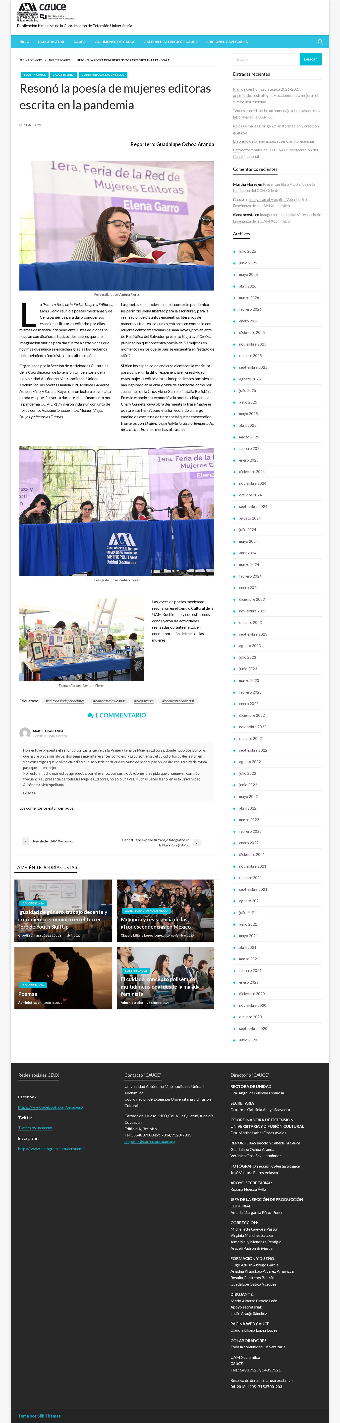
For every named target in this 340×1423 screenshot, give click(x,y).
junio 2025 (248, 402)
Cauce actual (51, 42)
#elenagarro (144, 700)
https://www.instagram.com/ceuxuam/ (51, 1148)
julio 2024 (247, 529)
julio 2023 (247, 657)
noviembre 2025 (252, 344)
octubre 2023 (250, 622)
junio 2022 (248, 784)
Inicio (24, 42)
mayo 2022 (248, 796)
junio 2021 (248, 924)
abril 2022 (247, 808)
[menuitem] (24, 42)
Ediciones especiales (227, 42)
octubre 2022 (250, 738)
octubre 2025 (250, 355)
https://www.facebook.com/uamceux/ (50, 1107)
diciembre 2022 (252, 715)
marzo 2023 (249, 680)
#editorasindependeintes (65, 700)
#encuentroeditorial (178, 700)
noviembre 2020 (252, 1005)
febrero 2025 (250, 448)
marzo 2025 (249, 437)
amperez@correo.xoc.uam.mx (149, 1141)
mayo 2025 (248, 413)
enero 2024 (249, 587)
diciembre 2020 (252, 993)
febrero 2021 (250, 970)
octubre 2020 (250, 1016)
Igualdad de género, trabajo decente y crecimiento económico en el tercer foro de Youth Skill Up (62, 919)
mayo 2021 (248, 935)
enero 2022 (249, 842)
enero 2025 (249, 460)
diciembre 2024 (252, 471)
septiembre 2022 (253, 750)
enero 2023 (249, 703)
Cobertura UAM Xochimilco (103, 74)
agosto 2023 (250, 645)
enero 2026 (249, 321)
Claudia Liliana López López (40, 935)
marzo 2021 (249, 958)
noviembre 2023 (252, 611)
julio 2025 (247, 390)
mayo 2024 (248, 541)
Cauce (80, 42)
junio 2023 (248, 668)
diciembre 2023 (252, 599)
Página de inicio (30, 60)
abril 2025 (247, 425)
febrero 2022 (250, 831)
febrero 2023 (250, 692)
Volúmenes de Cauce (114, 42)
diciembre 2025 (252, 332)
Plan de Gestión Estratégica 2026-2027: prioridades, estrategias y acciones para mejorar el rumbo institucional (275, 95)
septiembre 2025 (253, 367)
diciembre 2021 (252, 854)
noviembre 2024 (252, 483)
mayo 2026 (248, 274)
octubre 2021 (250, 877)
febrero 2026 (250, 309)
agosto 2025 (250, 379)
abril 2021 (247, 947)
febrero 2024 (250, 576)
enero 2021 (249, 982)
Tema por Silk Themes (39, 1416)
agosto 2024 (250, 518)
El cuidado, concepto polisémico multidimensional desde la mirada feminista (160, 986)
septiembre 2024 (253, 506)
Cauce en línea (63, 74)
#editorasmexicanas (109, 700)
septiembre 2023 (253, 634)
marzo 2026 (249, 297)
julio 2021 (247, 912)
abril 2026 (247, 286)
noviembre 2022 (252, 726)
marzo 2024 (249, 564)
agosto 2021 (250, 900)
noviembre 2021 (252, 866)
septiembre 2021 (253, 889)
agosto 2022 (250, 761)
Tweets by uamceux (35, 1127)
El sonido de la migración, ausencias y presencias (274, 141)
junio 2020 (248, 1040)
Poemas (27, 994)
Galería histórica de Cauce (171, 42)
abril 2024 (247, 553)
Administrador (30, 1003)
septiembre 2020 (253, 1028)
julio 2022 (247, 773)
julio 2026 (247, 251)
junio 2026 (248, 263)
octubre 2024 (250, 495)
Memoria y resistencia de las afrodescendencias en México (156, 923)
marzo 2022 (249, 819)
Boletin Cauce (59, 60)
